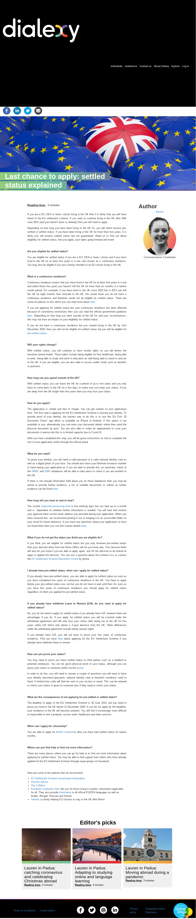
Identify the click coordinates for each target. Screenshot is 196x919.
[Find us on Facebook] (80, 914)
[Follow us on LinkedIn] (115, 914)
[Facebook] (7, 110)
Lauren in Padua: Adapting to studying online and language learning (93, 874)
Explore (175, 66)
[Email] (38, 110)
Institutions (131, 66)
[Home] (42, 30)
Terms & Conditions (24, 910)
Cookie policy (47, 910)
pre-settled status (37, 333)
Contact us (145, 66)
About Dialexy (161, 66)
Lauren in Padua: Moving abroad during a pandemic (147, 872)
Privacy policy (134, 910)
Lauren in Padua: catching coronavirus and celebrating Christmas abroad (43, 874)
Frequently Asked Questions (155, 910)
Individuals (117, 66)
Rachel (159, 211)
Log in (185, 66)
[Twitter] (28, 110)
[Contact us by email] (103, 914)
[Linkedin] (17, 110)
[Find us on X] (92, 914)
